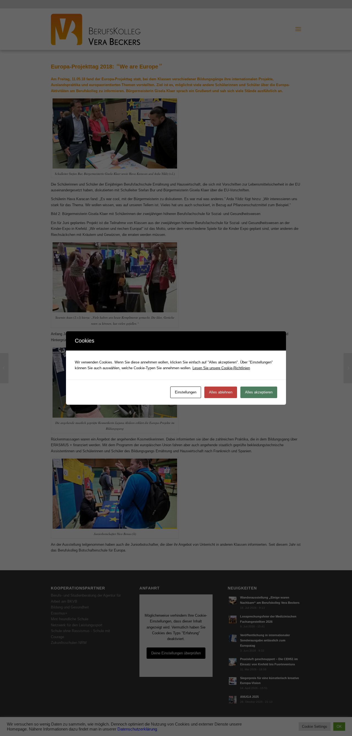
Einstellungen (185, 392)
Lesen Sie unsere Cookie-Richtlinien (221, 368)
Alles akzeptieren (259, 392)
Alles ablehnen (220, 392)
